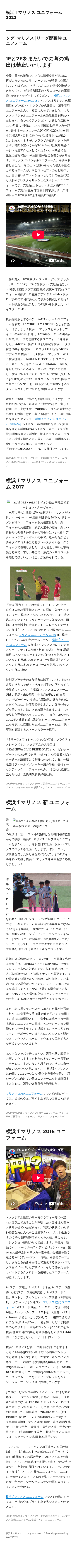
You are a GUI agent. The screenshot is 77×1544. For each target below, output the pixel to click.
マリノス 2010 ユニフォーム (24, 1093)
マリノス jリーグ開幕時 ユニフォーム (44, 458)
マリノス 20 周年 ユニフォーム (41, 1112)
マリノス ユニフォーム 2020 (37, 634)
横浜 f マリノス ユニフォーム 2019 (52, 787)
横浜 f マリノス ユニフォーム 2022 (24, 1533)
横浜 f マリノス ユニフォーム (25, 1496)
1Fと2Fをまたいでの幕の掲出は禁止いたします (37, 62)
